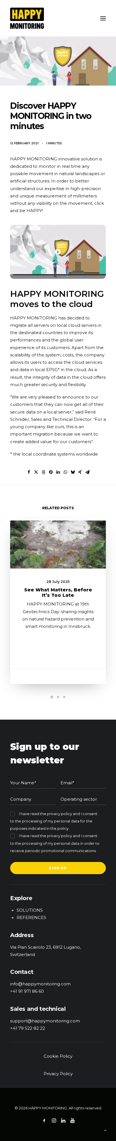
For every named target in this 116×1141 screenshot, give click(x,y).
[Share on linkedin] (58, 472)
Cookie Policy (58, 1056)
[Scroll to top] (105, 1130)
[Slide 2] (58, 697)
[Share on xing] (80, 472)
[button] (103, 18)
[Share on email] (87, 472)
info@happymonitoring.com (40, 984)
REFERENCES (31, 917)
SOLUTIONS (30, 910)
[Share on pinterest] (50, 472)
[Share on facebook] (28, 472)
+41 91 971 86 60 (27, 991)
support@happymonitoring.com (45, 1021)
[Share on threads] (43, 472)
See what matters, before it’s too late (58, 592)
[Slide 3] (64, 697)
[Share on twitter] (36, 472)
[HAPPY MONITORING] (58, 18)
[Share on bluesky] (72, 472)
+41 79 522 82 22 (27, 1028)
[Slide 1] (52, 697)
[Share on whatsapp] (65, 472)
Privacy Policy (58, 1073)
